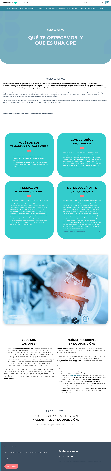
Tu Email (6, 458)
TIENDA (102, 8)
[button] (82, 231)
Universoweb (98, 461)
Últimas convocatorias (51, 8)
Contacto (74, 8)
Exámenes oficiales (64, 8)
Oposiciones (69, 451)
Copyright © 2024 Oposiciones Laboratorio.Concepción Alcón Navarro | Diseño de (77, 461)
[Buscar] (103, 2)
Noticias (40, 8)
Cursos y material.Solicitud (26, 8)
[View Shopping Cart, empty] (106, 2)
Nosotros (14, 8)
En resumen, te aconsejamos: (74, 231)
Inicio (8, 8)
